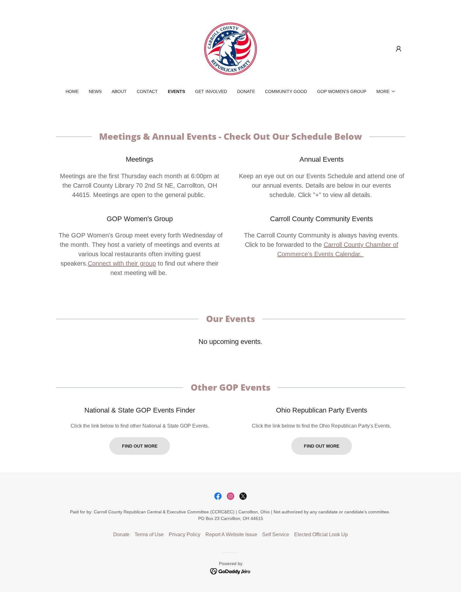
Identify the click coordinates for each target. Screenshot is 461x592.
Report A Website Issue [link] (231, 534)
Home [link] (72, 91)
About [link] (119, 91)
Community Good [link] (286, 91)
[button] (398, 49)
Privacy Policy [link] (184, 534)
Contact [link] (147, 91)
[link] (230, 48)
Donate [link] (246, 91)
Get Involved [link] (211, 91)
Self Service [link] (275, 534)
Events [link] (176, 91)
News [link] (95, 91)
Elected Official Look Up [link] (321, 534)
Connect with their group (122, 263)
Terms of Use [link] (149, 534)
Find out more (139, 446)
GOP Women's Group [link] (341, 91)
